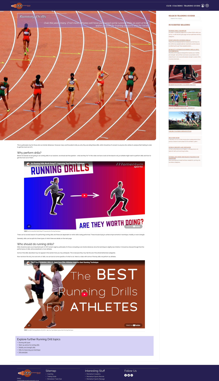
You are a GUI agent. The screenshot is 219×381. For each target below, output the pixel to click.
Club (168, 6)
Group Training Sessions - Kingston (181, 108)
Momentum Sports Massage (96, 379)
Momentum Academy (94, 374)
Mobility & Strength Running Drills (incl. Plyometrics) (184, 50)
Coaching (177, 6)
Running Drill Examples (177, 30)
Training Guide (192, 6)
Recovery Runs (174, 137)
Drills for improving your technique (29, 350)
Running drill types (24, 342)
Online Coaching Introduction (180, 131)
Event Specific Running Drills (179, 40)
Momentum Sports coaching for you (182, 85)
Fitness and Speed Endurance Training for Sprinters (184, 157)
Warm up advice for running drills (29, 345)
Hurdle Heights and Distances (180, 147)
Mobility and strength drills (27, 347)
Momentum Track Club (54, 379)
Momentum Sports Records (95, 376)
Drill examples (23, 352)
